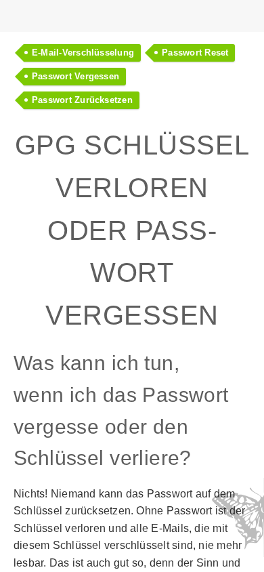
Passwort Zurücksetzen (82, 100)
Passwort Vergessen (75, 76)
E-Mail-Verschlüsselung (83, 52)
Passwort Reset (195, 52)
